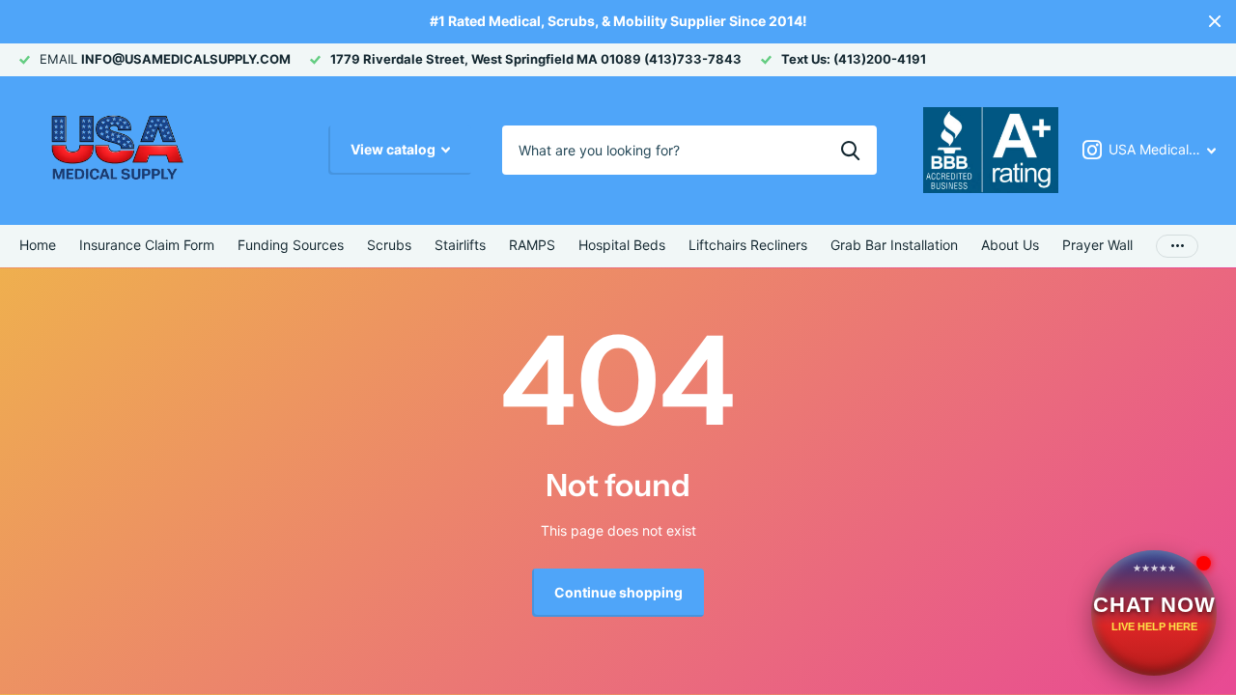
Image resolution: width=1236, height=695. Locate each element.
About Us (1010, 244)
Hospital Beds (621, 244)
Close (1215, 21)
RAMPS (532, 244)
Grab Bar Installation (894, 244)
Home (37, 244)
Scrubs (389, 244)
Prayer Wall (1097, 244)
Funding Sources (291, 244)
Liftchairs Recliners (747, 244)
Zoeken (850, 149)
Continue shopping (618, 592)
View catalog (394, 149)
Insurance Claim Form (146, 244)
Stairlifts (460, 244)
